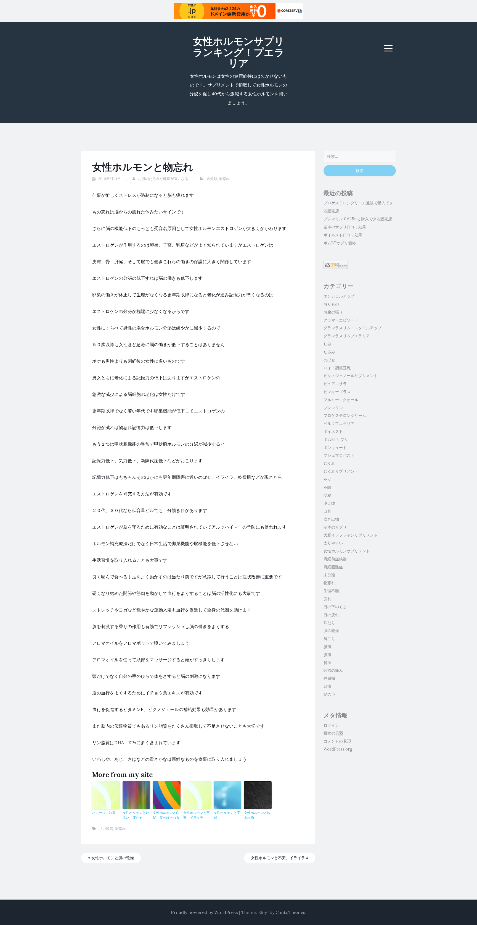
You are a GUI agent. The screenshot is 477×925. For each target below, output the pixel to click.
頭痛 (327, 686)
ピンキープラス (337, 391)
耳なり (329, 622)
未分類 (211, 178)
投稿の (333, 733)
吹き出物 (331, 519)
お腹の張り (333, 312)
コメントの (337, 741)
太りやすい (333, 542)
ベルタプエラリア (339, 423)
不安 (327, 479)
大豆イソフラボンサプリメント (351, 535)
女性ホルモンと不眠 (227, 815)
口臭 (327, 511)
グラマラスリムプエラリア (347, 335)
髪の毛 (329, 694)
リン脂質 (106, 828)
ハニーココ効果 (103, 813)
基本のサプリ (335, 527)
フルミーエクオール (341, 399)
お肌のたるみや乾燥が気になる (163, 178)
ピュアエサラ (335, 383)
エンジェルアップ (339, 296)
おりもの (331, 304)
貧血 (327, 662)
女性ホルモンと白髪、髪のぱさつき (166, 815)
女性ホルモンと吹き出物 (257, 815)
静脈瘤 (329, 678)
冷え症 (329, 503)
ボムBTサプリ (336, 439)
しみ (327, 343)
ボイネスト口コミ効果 (343, 234)
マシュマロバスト (339, 455)
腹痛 (327, 654)
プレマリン (333, 407)
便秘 (327, 495)
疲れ (327, 598)
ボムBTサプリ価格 (340, 243)
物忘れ (224, 178)
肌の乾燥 (331, 630)
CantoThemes (290, 912)
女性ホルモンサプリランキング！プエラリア (238, 52)
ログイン (331, 725)
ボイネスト (333, 431)
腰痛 (327, 646)
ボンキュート (335, 447)
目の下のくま (335, 606)
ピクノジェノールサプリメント (351, 375)
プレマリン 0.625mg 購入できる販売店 (358, 218)
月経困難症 (333, 567)
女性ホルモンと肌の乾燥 (112, 857)
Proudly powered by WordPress (204, 912)
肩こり (329, 638)
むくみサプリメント (341, 471)
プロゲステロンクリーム (345, 415)
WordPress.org (338, 749)
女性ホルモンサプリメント (347, 550)
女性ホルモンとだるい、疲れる (136, 815)
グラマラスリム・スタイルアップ (352, 327)
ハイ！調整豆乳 (337, 367)
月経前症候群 (335, 558)
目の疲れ (331, 614)
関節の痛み (333, 670)
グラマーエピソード (341, 320)
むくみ (329, 463)
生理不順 (331, 590)
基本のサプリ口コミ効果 (345, 226)
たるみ (329, 351)
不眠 (327, 487)
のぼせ (329, 359)
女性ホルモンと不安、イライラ (196, 815)
